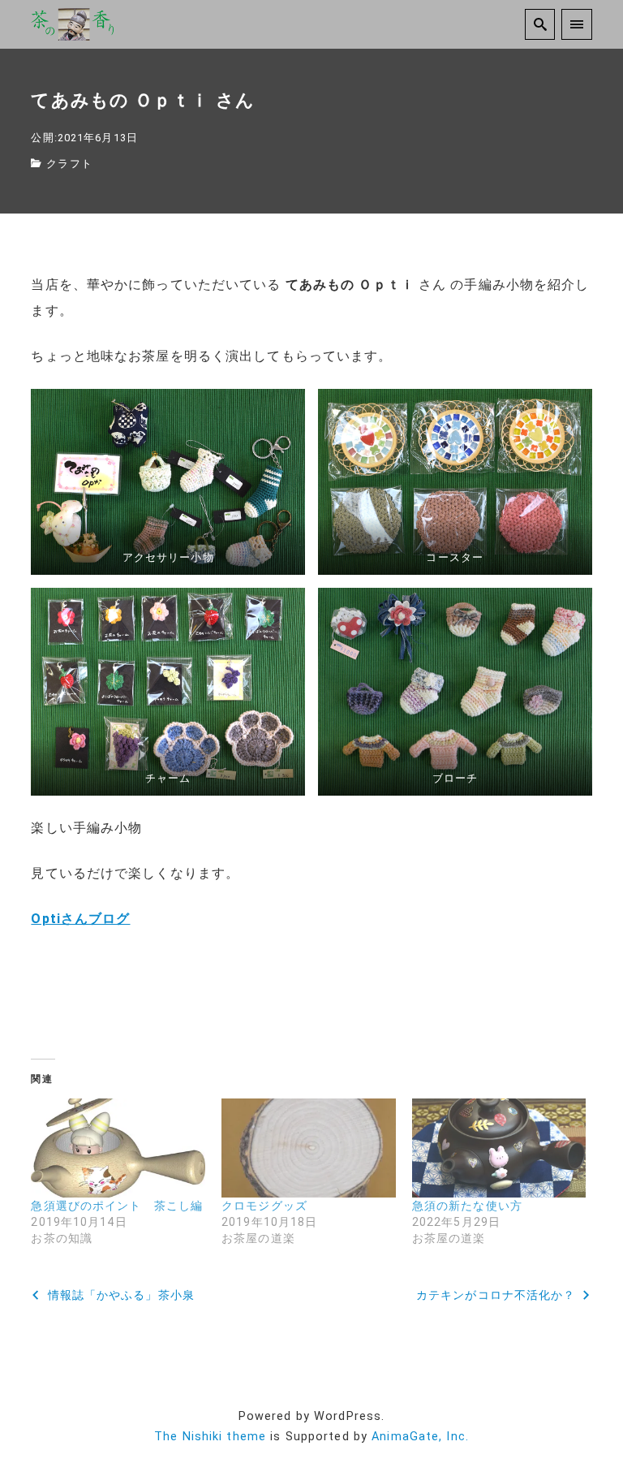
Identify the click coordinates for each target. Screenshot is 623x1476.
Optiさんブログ (80, 918)
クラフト (69, 164)
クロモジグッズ (264, 1205)
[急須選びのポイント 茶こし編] (118, 1148)
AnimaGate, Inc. (420, 1437)
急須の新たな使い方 (467, 1205)
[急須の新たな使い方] (499, 1148)
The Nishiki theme (210, 1437)
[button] (168, 482)
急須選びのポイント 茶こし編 (117, 1205)
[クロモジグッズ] (308, 1148)
